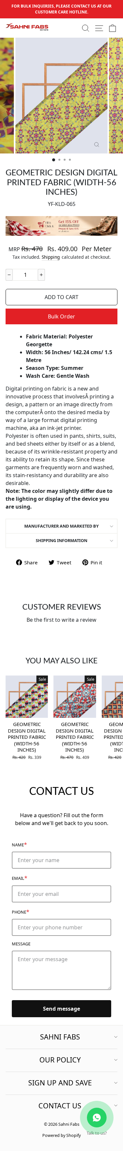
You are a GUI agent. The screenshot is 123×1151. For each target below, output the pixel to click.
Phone (20, 911)
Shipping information (61, 540)
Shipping (51, 257)
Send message (61, 1008)
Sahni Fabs (60, 1036)
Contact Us (59, 1105)
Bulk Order (61, 316)
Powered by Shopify (61, 1135)
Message (21, 944)
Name (19, 844)
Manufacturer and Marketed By (61, 526)
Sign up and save (60, 1082)
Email (19, 877)
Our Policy (60, 1059)
